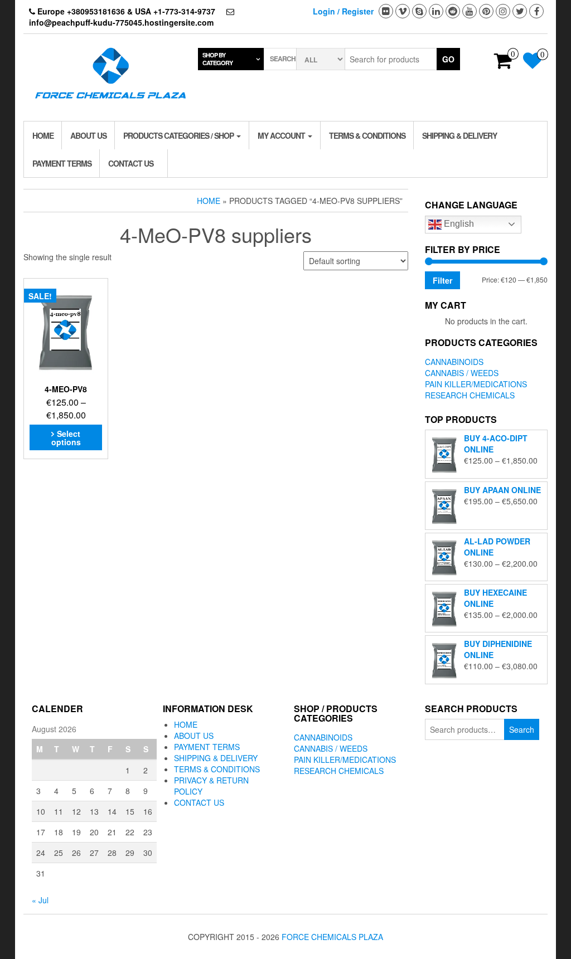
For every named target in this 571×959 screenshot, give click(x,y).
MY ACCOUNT (282, 135)
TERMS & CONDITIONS (367, 135)
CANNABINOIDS (454, 361)
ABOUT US (88, 135)
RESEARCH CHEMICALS (470, 395)
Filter (442, 280)
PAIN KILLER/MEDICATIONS (476, 384)
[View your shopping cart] (503, 64)
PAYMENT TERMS (61, 163)
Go (448, 59)
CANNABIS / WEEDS (462, 372)
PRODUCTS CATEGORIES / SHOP (179, 135)
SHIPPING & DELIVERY (459, 135)
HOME (43, 135)
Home (208, 200)
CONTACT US (130, 163)
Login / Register (343, 11)
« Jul (40, 900)
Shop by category (217, 59)
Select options (66, 437)
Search (521, 729)
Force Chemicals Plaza (332, 936)
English (458, 223)
